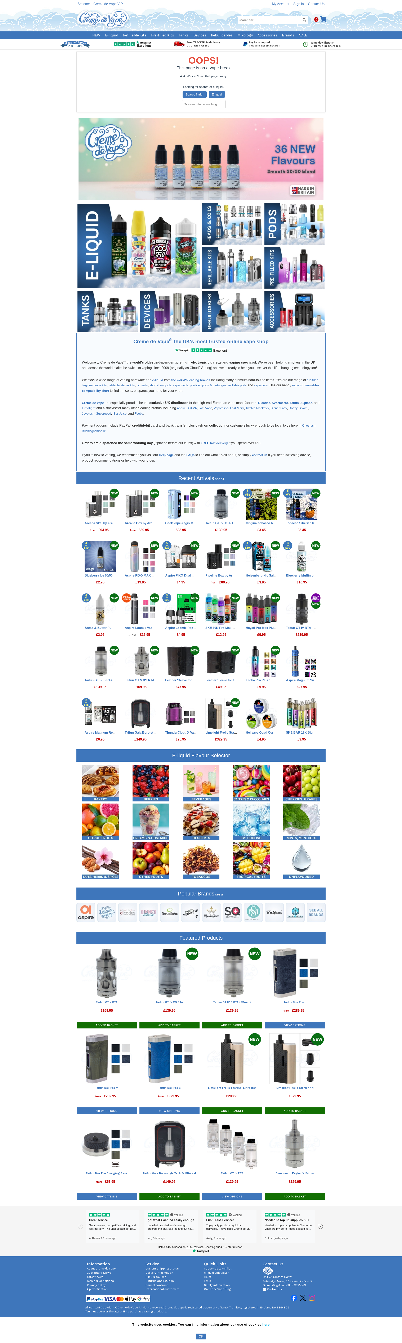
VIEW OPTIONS (294, 1025)
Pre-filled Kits (162, 35)
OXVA (192, 408)
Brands (288, 35)
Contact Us (316, 4)
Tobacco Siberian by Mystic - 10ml (311, 523)
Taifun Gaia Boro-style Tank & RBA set (153, 732)
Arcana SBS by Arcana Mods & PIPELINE (115, 523)
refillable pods (237, 385)
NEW (96, 35)
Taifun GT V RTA (106, 1002)
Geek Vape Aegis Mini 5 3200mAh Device (194, 523)
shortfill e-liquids (160, 385)
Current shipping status (162, 1268)
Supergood (103, 413)
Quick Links (215, 1264)
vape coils (261, 385)
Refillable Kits (134, 35)
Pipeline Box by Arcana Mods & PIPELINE (236, 575)
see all (219, 479)
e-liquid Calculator (216, 1273)
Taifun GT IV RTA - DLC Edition (308, 628)
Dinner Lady (279, 408)
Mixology (245, 35)
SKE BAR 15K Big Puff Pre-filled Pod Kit (315, 732)
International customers (162, 1289)
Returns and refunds (160, 1281)
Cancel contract (157, 1285)
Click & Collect (156, 1277)
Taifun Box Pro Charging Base (107, 1173)
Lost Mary (237, 408)
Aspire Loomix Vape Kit (142, 628)
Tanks (184, 35)
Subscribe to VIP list (218, 1268)
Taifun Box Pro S (169, 1088)
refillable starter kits (121, 385)
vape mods (180, 385)
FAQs (207, 1281)
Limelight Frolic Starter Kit (224, 732)
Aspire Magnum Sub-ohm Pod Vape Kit (314, 680)
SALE (303, 35)
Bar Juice (119, 413)
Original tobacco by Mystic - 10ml (270, 523)
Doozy (293, 408)
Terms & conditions (100, 1281)
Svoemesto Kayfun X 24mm (295, 1173)
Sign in (298, 4)
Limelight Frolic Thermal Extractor (232, 1088)
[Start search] (305, 19)
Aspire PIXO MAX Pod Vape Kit (147, 575)
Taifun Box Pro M (106, 1088)
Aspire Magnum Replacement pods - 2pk (114, 732)
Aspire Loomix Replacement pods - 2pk (194, 628)
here (266, 1324)
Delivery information (159, 1273)
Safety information (217, 1285)
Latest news (95, 1277)
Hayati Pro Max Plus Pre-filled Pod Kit (273, 628)
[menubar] (201, 35)
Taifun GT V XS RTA (139, 680)
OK (201, 1336)
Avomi (303, 408)
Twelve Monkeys (257, 408)
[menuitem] (98, 35)
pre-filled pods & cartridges (208, 385)
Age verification (97, 1289)
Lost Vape (205, 408)
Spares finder (195, 94)
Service (152, 1264)
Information (98, 1264)
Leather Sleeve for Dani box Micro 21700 (194, 680)
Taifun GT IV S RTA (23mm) (104, 680)
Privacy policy (96, 1285)
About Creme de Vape (101, 1268)
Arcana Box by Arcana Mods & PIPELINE (155, 523)
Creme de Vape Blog (217, 1289)
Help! (207, 1277)
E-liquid (111, 35)
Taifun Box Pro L (295, 1002)
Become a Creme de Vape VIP (100, 4)
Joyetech (88, 413)
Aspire (181, 408)
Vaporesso (221, 408)
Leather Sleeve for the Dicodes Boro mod (235, 680)
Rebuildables (222, 35)
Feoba (139, 413)
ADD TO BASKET (107, 1025)
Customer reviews (99, 1273)
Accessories (267, 35)
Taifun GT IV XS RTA (220, 523)
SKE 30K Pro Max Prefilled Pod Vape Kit (234, 628)
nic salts (142, 385)
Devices (199, 35)
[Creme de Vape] (103, 19)
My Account (280, 4)
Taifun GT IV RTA (232, 1173)
